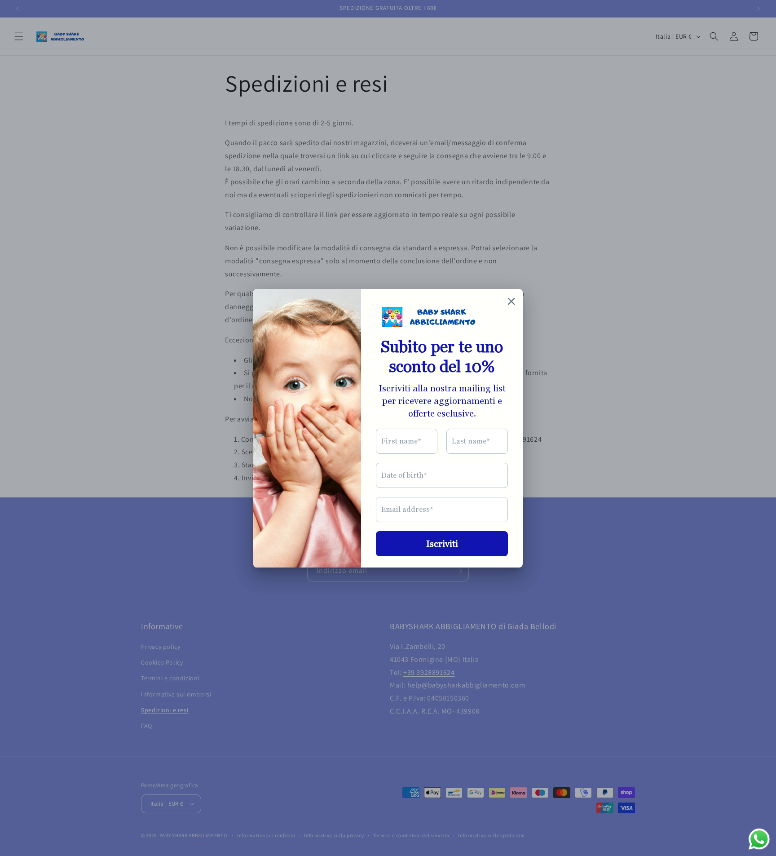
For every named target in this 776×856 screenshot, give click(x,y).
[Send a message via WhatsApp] (759, 839)
